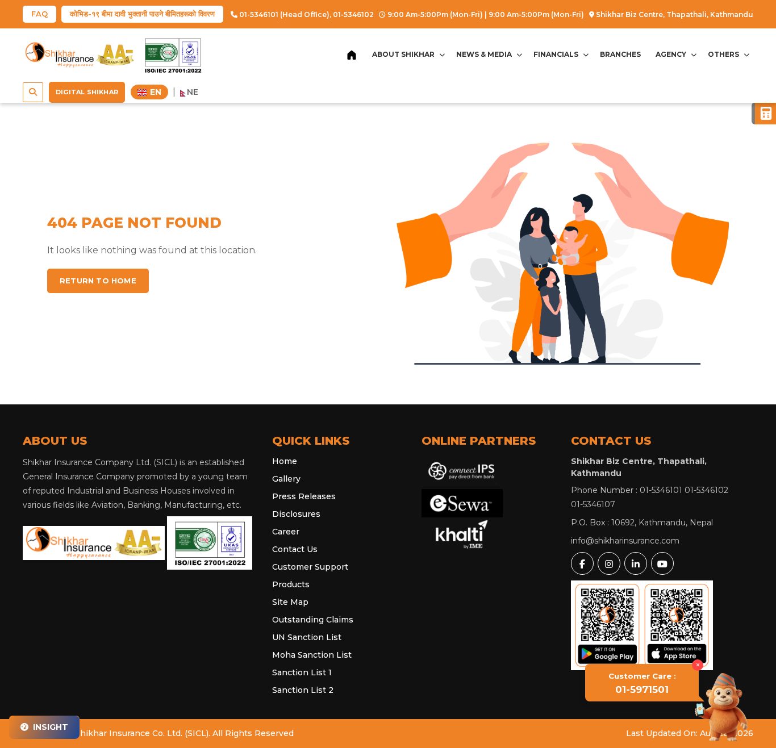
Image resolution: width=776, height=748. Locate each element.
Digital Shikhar (87, 92)
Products (291, 584)
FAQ (39, 13)
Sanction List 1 (302, 672)
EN (154, 92)
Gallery (286, 479)
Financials (555, 54)
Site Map (290, 602)
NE (192, 92)
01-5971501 (642, 683)
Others (723, 54)
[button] (33, 92)
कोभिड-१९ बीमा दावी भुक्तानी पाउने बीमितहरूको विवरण (142, 13)
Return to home (98, 280)
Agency (671, 54)
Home (284, 461)
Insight (49, 727)
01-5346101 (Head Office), (284, 14)
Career (285, 531)
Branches (620, 54)
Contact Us (295, 549)
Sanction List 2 (302, 690)
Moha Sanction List (312, 655)
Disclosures (296, 514)
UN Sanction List (306, 637)
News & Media (484, 54)
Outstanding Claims (312, 620)
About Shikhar (403, 54)
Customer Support (310, 567)
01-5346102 (353, 14)
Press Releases (304, 496)
